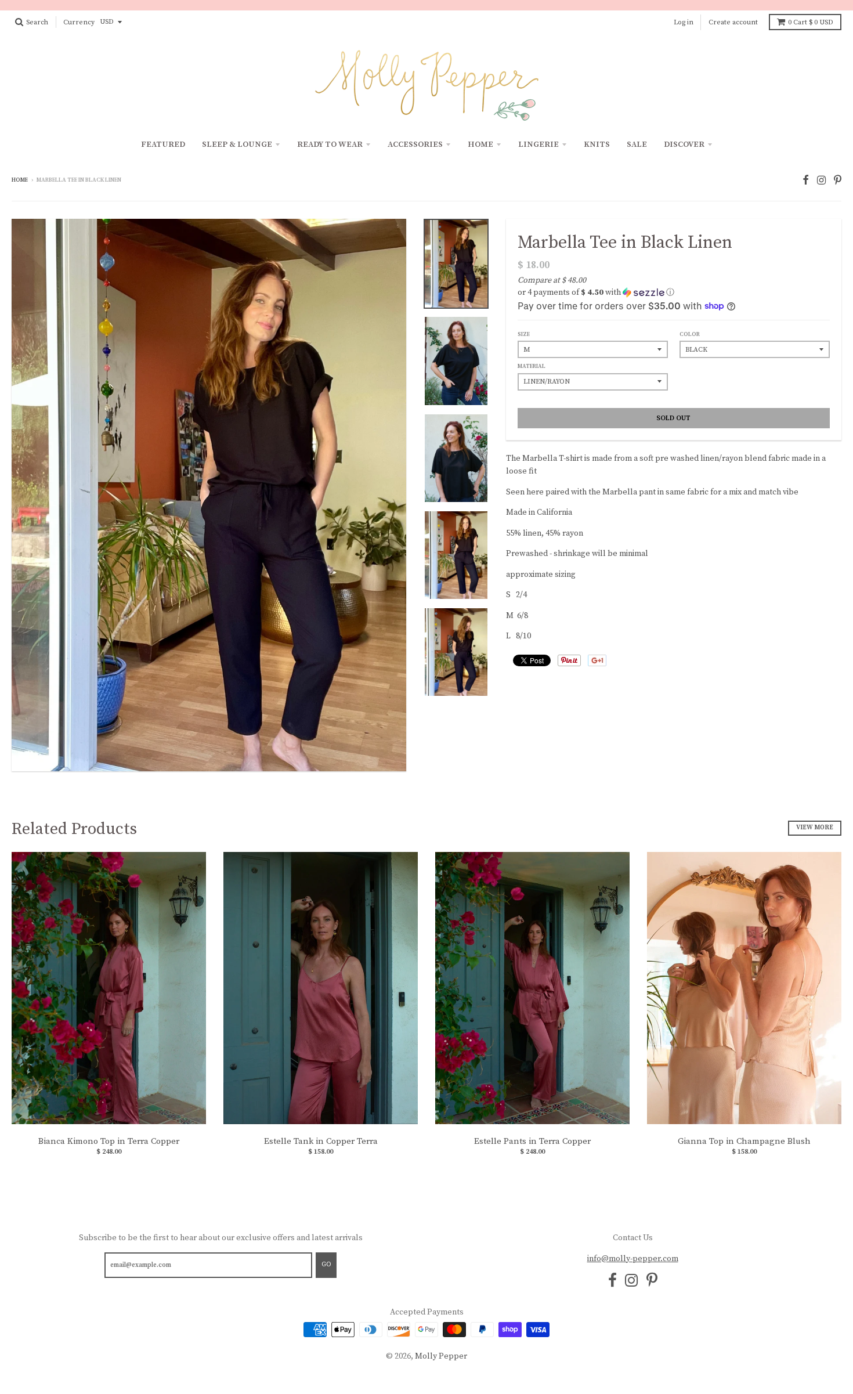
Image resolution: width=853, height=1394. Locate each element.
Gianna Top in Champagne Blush (744, 1141)
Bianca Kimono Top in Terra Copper (108, 1141)
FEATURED (163, 144)
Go (326, 1265)
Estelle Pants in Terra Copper (532, 1141)
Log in (683, 22)
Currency (79, 22)
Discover (684, 144)
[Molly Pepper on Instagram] (821, 180)
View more (814, 828)
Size (524, 334)
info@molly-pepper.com (632, 1259)
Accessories (415, 144)
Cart (810, 22)
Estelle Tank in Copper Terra (321, 1141)
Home (480, 144)
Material (531, 366)
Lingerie (538, 144)
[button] (674, 292)
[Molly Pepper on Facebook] (806, 180)
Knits (597, 144)
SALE (637, 144)
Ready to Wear (330, 144)
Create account (733, 22)
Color (689, 334)
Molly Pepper (441, 1356)
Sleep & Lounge (237, 144)
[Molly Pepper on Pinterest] (837, 180)
